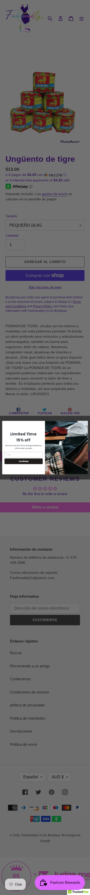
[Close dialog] (85, 423)
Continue (23, 461)
